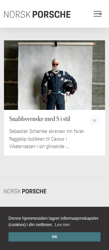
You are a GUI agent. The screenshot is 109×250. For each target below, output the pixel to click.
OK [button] (54, 237)
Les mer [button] (62, 224)
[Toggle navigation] (97, 14)
